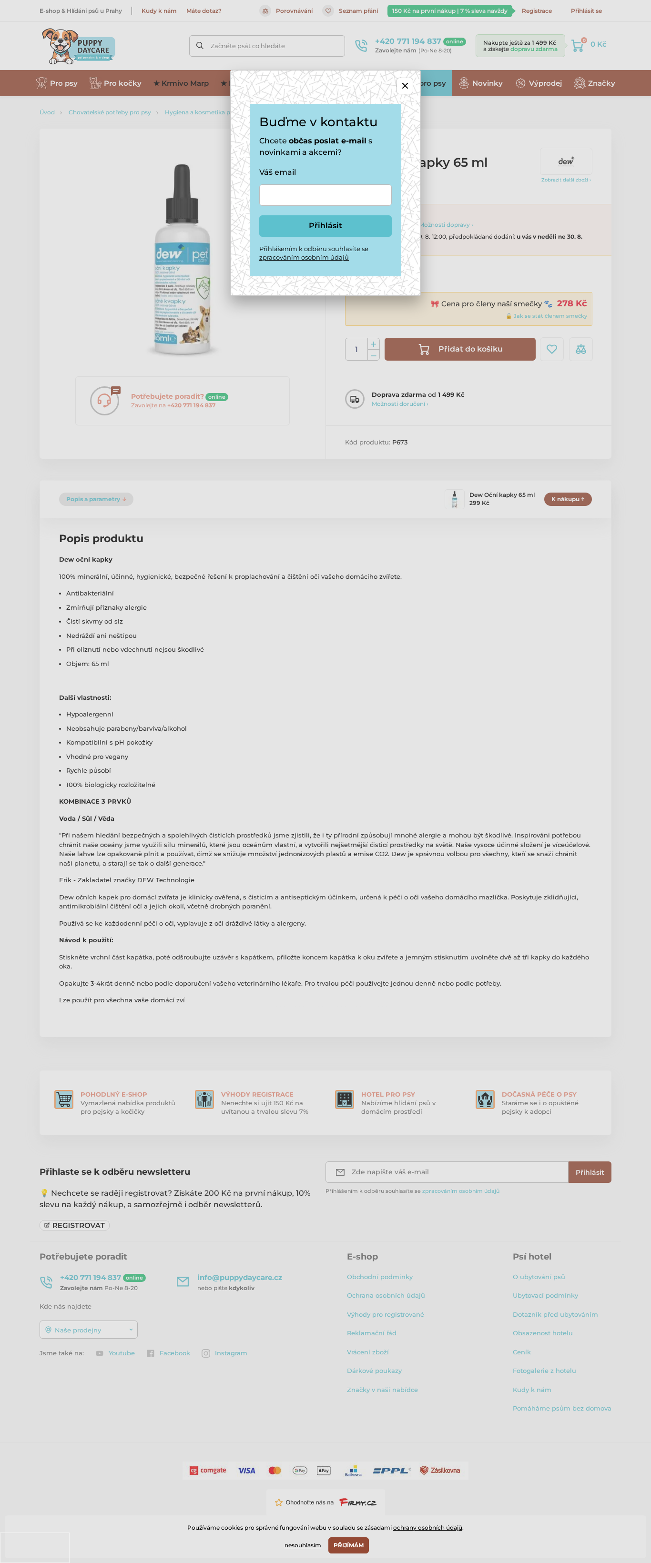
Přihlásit (325, 225)
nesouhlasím (303, 1545)
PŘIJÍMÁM (349, 1545)
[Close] (405, 86)
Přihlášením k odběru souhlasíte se (313, 253)
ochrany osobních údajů (427, 1527)
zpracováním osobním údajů (304, 257)
